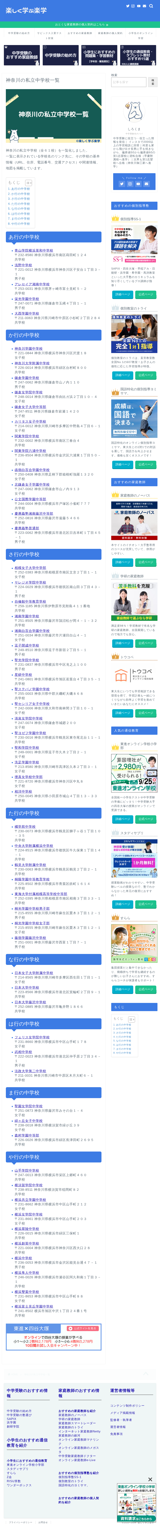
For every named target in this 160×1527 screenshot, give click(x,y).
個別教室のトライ (71, 1481)
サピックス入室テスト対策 (49, 34)
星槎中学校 (23, 675)
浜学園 (11, 1422)
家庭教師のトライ (71, 1427)
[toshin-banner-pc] (136, 1503)
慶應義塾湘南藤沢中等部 (34, 514)
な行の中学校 (20, 208)
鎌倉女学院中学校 (29, 392)
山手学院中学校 (27, 1170)
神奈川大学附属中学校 (32, 363)
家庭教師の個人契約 (110, 33)
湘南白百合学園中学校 (32, 631)
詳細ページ (123, 294)
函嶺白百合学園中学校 (32, 470)
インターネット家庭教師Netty (80, 1431)
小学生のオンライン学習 (141, 34)
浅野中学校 (23, 265)
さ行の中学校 (20, 198)
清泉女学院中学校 (29, 718)
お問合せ (43, 1522)
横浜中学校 (23, 1258)
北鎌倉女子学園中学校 (32, 484)
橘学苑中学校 (25, 827)
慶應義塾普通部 (27, 528)
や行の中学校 (20, 223)
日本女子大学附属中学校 (34, 973)
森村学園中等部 (27, 1135)
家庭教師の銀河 (69, 1435)
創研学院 (13, 1426)
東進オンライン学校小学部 (25, 1464)
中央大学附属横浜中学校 (34, 846)
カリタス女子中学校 (30, 421)
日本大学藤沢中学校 (30, 1002)
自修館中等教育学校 (30, 601)
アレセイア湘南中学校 (32, 284)
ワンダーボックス (19, 1485)
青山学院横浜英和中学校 (34, 250)
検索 (114, 75)
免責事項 (116, 1434)
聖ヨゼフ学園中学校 (30, 733)
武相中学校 (23, 1052)
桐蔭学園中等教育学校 (32, 879)
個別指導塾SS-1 (70, 1477)
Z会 (9, 1477)
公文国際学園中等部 (30, 499)
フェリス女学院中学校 (32, 1037)
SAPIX (11, 1419)
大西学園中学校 (27, 313)
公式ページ (146, 294)
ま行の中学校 (20, 218)
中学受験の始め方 (19, 33)
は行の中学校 (20, 213)
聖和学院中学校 (27, 748)
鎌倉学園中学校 (27, 378)
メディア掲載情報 (122, 1412)
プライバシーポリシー (20, 1522)
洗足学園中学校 (27, 762)
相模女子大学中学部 (30, 568)
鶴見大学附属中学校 (30, 865)
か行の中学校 (20, 193)
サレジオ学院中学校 (30, 582)
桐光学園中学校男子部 (32, 908)
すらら (11, 1473)
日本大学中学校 (27, 987)
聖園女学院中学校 (29, 1106)
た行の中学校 (20, 203)
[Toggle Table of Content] (26, 183)
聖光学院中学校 (27, 660)
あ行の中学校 (20, 188)
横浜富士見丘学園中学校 (34, 1306)
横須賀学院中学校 (29, 1185)
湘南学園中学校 (27, 616)
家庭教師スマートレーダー (77, 1423)
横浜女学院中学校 (29, 1214)
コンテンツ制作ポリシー (127, 1405)
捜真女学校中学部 (29, 777)
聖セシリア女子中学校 (32, 704)
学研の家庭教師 (69, 1419)
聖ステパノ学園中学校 (32, 689)
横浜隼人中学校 (27, 1273)
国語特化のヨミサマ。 (74, 1485)
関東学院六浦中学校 (30, 451)
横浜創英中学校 (27, 1243)
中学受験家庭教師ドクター (77, 1456)
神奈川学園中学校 (29, 348)
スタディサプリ (18, 1468)
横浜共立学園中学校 (30, 1200)
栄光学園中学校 (27, 299)
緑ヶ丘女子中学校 (29, 1121)
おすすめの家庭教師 (80, 33)
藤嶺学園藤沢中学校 (30, 938)
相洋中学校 (23, 791)
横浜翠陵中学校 (27, 1229)
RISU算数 (14, 1481)
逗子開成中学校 (27, 645)
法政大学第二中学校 (30, 1071)
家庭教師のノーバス (73, 1415)
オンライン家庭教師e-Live (77, 1460)
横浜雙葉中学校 (27, 1292)
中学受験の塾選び (19, 1415)
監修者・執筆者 (121, 1419)
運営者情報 (118, 1427)
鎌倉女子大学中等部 (30, 407)
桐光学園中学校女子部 (32, 923)
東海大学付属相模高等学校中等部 (41, 894)
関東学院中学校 (27, 436)
